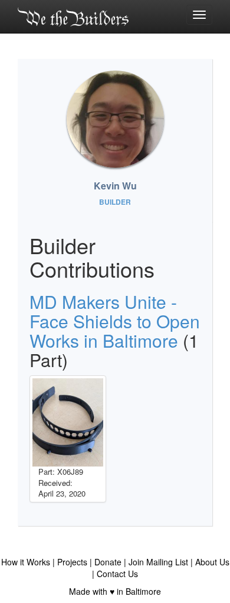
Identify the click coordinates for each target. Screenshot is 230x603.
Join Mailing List (158, 562)
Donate (107, 562)
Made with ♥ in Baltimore (115, 591)
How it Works (25, 562)
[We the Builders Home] (73, 16)
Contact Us (117, 573)
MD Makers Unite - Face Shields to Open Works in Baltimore (114, 321)
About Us (212, 562)
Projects (72, 562)
